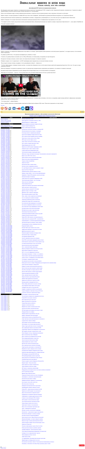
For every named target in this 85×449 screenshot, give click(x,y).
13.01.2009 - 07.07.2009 (5, 149)
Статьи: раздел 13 (4, 309)
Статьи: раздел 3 (4, 298)
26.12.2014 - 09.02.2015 (5, 179)
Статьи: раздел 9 (4, 305)
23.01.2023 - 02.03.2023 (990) (6, 270)
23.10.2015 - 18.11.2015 (5, 190)
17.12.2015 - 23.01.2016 (5, 192)
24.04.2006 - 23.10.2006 (5, 144)
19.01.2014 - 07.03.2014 (5, 171)
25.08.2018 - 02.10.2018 (5, 222)
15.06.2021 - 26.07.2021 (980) (6, 252)
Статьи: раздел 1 (4, 295)
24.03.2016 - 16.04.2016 (5, 196)
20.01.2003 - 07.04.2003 (5, 132)
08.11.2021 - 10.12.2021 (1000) (6, 257)
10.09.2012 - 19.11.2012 (5, 159)
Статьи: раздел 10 (4, 306)
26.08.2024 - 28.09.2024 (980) (6, 284)
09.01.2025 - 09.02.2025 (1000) (6, 289)
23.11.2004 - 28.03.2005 (5, 139)
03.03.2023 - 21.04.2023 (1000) (6, 271)
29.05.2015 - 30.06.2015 (5, 184)
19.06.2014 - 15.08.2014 (5, 175)
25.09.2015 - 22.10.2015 (5, 189)
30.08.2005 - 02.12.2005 (5, 142)
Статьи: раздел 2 (4, 296)
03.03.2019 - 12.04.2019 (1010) (6, 228)
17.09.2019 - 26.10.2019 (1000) (6, 234)
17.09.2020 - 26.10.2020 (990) (6, 244)
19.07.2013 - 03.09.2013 (5, 166)
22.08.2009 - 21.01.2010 (5, 150)
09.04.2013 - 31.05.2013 (5, 164)
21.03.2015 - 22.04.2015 (5, 182)
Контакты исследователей (6, 121)
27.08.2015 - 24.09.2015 (5, 188)
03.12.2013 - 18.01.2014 (5, 170)
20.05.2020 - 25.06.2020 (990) (6, 241)
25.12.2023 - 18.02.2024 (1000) (6, 278)
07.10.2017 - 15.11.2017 (5, 212)
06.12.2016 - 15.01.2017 (5, 204)
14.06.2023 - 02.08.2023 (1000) (6, 274)
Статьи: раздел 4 (4, 299)
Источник (2, 105)
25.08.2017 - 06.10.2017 (5, 211)
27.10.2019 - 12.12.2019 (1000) (6, 235)
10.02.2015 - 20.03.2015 (5, 181)
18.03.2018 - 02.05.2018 (5, 217)
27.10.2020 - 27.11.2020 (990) (6, 245)
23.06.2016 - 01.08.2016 (5, 199)
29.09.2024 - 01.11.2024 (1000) (6, 285)
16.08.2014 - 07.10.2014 (5, 176)
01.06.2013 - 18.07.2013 (5, 165)
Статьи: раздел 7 (4, 302)
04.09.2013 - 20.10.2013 (5, 168)
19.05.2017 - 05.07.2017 (5, 209)
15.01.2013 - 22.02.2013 (5, 162)
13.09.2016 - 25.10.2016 (5, 202)
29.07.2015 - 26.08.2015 (5, 186)
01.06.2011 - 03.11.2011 (5, 155)
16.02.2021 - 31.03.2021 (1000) (6, 249)
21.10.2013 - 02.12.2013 (5, 169)
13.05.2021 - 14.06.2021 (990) (6, 251)
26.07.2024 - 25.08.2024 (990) (6, 283)
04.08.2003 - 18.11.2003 (5, 135)
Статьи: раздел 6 (4, 301)
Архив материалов (4, 118)
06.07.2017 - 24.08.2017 (5, 210)
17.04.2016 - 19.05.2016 (5, 197)
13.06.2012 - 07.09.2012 (5, 158)
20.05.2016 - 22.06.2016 (5, 198)
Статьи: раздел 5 (4, 300)
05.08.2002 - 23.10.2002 (5, 130)
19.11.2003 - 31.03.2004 (5, 136)
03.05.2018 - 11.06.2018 (5, 218)
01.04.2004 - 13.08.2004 (5, 137)
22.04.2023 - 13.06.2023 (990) (6, 272)
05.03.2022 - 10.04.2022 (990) (6, 261)
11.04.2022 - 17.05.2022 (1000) (6, 262)
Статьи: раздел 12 (4, 308)
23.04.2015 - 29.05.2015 (5, 183)
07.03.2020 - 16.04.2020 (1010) (6, 238)
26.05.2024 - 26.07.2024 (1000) (6, 282)
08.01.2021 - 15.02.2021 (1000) (6, 248)
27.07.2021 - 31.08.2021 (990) (6, 254)
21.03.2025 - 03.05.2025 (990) (6, 291)
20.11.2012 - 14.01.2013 (5, 161)
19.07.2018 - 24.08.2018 (5, 221)
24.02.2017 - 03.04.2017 (5, 206)
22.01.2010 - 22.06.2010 (5, 151)
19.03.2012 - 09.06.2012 (5, 157)
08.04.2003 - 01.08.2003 (5, 133)
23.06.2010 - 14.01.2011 (5, 152)
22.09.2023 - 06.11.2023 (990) (6, 276)
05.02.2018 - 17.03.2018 (5, 216)
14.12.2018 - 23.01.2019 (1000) (6, 225)
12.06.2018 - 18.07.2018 (5, 219)
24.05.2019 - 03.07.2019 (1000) (6, 230)
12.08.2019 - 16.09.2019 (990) (6, 232)
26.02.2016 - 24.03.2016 (5, 195)
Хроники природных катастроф (7, 126)
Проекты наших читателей (6, 120)
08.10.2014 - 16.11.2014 (5, 177)
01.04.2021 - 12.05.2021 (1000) (6, 250)
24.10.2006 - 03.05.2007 (5, 145)
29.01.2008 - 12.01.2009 (5, 148)
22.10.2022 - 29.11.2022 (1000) (6, 268)
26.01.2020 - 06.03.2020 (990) (6, 237)
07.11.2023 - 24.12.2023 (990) (6, 277)
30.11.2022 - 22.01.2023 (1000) (6, 269)
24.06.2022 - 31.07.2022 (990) (6, 264)
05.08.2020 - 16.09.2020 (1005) (6, 243)
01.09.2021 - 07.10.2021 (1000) (6, 255)
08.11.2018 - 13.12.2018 (5, 224)
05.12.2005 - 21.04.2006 (5, 143)
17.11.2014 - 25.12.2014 (5, 178)
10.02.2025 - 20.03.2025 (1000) (6, 290)
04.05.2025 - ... (3, 292)
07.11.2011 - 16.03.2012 (5, 156)
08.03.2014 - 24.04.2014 (5, 172)
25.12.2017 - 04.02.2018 (5, 215)
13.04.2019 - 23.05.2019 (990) (6, 229)
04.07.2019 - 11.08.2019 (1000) (6, 231)
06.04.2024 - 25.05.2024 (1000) (6, 281)
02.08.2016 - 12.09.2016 (5, 201)
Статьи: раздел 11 (4, 307)
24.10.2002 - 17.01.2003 (5, 131)
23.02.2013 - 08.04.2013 (5, 163)
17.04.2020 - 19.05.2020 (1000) (6, 239)
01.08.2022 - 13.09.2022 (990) (6, 265)
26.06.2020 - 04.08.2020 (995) (6, 242)
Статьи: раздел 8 (4, 303)
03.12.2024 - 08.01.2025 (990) (6, 288)
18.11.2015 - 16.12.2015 (5, 191)
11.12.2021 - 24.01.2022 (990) (6, 258)
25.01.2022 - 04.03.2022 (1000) (6, 259)
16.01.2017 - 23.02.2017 (5, 205)
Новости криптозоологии (5, 125)
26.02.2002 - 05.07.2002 (5, 129)
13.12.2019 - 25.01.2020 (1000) (6, 236)
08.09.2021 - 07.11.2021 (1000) (6, 256)
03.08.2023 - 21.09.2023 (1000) (6, 275)
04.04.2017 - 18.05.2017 (5, 208)
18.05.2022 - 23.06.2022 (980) (6, 263)
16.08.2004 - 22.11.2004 (5, 138)
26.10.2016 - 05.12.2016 (5, 203)
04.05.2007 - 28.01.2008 (5, 146)
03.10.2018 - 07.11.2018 (5, 223)
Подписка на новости (5, 122)
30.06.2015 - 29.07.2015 (5, 185)
